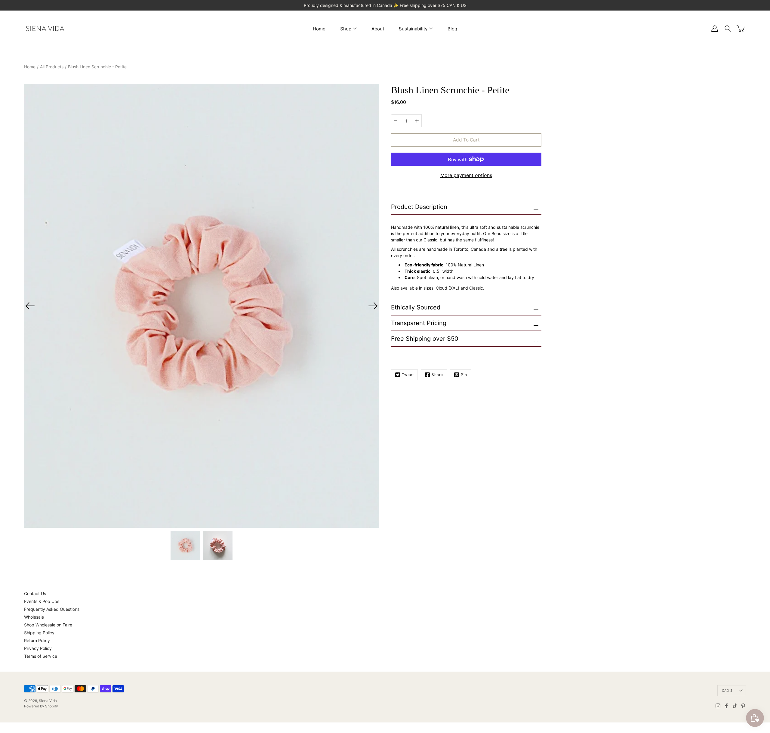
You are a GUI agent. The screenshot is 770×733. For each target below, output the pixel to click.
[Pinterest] (743, 705)
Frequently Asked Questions (51, 609)
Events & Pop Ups (41, 601)
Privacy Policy (38, 648)
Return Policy (37, 640)
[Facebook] (726, 705)
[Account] (714, 28)
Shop (345, 29)
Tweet (408, 374)
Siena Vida (48, 700)
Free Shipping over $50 (424, 338)
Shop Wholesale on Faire (48, 624)
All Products (51, 66)
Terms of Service (40, 656)
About (377, 29)
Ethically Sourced (415, 307)
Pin (464, 374)
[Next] (373, 306)
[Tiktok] (735, 705)
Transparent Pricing (418, 323)
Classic (476, 287)
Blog (452, 29)
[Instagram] (718, 705)
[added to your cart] (741, 28)
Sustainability (413, 29)
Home (319, 29)
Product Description (419, 206)
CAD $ (727, 690)
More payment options (466, 175)
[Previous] (30, 306)
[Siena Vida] (45, 29)
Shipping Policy (39, 632)
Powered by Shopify (41, 706)
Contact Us (35, 593)
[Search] (728, 28)
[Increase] (416, 120)
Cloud (441, 287)
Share (437, 374)
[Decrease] (395, 120)
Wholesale (34, 617)
